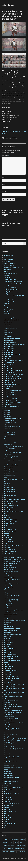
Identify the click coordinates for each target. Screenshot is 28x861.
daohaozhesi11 (8, 322)
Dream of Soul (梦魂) (9, 332)
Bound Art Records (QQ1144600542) (14, 296)
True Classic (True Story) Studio (13, 706)
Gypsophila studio (9, 386)
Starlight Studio (8, 666)
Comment (5, 155)
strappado (6, 851)
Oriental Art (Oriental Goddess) (13, 561)
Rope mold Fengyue (9, 602)
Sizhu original (8, 650)
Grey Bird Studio (8, 382)
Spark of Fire (7, 662)
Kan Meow (7, 451)
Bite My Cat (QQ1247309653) (11, 290)
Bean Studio (7, 277)
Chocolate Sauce (8, 312)
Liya (5, 481)
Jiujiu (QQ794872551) (9, 432)
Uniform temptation (9, 716)
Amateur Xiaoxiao (9, 265)
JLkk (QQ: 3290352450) (10, 434)
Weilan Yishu (7, 727)
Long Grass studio (9, 487)
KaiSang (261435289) (9, 449)
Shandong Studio (8, 626)
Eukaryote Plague (9, 348)
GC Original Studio (9, 372)
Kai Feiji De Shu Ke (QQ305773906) (13, 447)
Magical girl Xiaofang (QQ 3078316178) (14, 499)
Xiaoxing (6, 755)
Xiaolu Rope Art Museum (11, 751)
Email (3, 184)
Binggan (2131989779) (10, 287)
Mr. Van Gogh (7, 527)
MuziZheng (7, 535)
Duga (5, 334)
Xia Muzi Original (9, 743)
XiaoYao (6, 759)
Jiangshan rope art (9, 420)
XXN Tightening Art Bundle (11, 777)
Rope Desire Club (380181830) (12, 596)
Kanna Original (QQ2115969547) (12, 453)
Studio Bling (7, 668)
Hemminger (7, 404)
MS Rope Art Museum (10, 529)
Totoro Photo (7, 702)
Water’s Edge (7, 724)
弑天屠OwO (7, 819)
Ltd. (5, 493)
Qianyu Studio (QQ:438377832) (12, 579)
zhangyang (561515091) (10, 811)
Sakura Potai (7, 616)
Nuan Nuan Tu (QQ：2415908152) (13, 557)
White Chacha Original (10, 735)
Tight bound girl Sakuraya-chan (13, 696)
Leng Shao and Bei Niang (11, 465)
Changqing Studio (9, 310)
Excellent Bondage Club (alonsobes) (14, 354)
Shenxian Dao (8, 632)
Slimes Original (8, 658)
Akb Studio (7, 261)
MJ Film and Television (10, 521)
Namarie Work (8, 539)
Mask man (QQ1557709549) (11, 505)
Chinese (12, 138)
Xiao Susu (6, 745)
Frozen (6, 366)
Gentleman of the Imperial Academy (14, 374)
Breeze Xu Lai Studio (9, 300)
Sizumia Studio (8, 652)
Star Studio (7, 664)
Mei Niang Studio (8, 507)
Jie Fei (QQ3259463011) (10, 422)
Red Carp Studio (8, 586)
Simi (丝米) (7, 646)
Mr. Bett (6, 525)
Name (3, 177)
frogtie (16, 138)
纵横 (5, 825)
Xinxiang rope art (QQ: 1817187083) (13, 767)
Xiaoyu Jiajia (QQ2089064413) (12, 761)
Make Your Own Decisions (11, 501)
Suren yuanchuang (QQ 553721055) (13, 676)
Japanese (10, 848)
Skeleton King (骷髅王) (10, 654)
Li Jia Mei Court (8, 467)
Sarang (20, 137)
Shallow (6, 624)
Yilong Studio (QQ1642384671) (12, 793)
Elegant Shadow (8, 340)
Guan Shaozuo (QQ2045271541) (12, 384)
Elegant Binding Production (12, 338)
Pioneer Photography (10, 567)
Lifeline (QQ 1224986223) (11, 471)
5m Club (6, 257)
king (5, 459)
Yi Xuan (6, 791)
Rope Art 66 (7, 592)
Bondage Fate (7, 292)
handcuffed (6, 845)
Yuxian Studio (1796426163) (11, 803)
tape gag (12, 851)
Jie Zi (5, 424)
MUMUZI (6, 533)
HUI (5, 408)
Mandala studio (8, 503)
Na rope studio (8, 537)
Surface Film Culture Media (11, 678)
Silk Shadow (7, 644)
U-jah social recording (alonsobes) (13, 710)
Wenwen (6, 731)
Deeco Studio (7, 324)
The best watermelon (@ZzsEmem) (14, 684)
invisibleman (7, 414)
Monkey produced (9, 523)
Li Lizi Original (8, 469)
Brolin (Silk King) (9, 302)
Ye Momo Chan (8, 789)
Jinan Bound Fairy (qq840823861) (13, 426)
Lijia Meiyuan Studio (9, 475)
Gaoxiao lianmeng (9, 368)
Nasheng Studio (8, 541)
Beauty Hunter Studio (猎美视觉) (13, 281)
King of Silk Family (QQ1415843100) (14, 461)
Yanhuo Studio (8, 783)
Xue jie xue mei (8, 773)
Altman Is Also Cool (9, 263)
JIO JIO (5, 430)
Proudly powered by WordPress (18, 858)
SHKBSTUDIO (7, 640)
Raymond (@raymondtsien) (11, 584)
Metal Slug (7, 517)
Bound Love (7, 298)
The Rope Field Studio (10, 686)
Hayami (6, 396)
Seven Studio (7, 622)
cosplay (5, 842)
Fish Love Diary (8, 364)
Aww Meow (7, 271)
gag (21, 842)
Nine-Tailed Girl (8, 553)
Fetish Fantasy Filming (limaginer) (14, 360)
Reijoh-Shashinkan (9, 588)
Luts (5, 497)
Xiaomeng (6, 753)
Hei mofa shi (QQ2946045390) (12, 402)
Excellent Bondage (9, 352)
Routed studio (8, 612)
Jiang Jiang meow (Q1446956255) (13, 418)
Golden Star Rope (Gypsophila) (12, 378)
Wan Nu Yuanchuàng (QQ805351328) (14, 722)
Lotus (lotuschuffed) (9, 489)
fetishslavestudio (9, 362)
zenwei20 (6, 807)
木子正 (5, 821)
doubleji (6, 330)
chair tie (8, 138)
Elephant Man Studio (10, 342)
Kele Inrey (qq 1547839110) (11, 457)
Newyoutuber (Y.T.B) (9, 549)
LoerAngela (7, 483)
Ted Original (7, 682)
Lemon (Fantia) (8, 463)
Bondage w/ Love (8, 294)
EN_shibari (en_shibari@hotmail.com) (14, 344)
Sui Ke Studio (7, 672)
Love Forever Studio (9, 491)
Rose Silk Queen (8, 608)
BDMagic (6, 275)
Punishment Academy (10, 577)
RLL (5, 590)
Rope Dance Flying (9, 594)
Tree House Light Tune (10, 704)
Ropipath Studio (8, 604)
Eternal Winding (8, 346)
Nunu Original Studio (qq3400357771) (14, 559)
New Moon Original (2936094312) (13, 545)
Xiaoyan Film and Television (12, 757)
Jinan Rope (7, 428)
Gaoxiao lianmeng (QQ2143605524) (13, 370)
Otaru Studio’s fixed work (11, 563)
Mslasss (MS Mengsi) (10, 531)
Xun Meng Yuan (8, 775)
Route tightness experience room (13, 610)
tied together (21, 851)
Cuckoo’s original (9, 318)
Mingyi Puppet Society (10, 519)
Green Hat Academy (9, 380)
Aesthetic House (8, 259)
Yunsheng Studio (8, 799)
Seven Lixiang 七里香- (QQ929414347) (14, 620)
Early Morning (8, 336)
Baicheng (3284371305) (10, 273)
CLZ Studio (7, 314)
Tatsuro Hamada (8, 680)
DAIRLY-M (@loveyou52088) (11, 320)
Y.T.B (5, 779)
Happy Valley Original (10, 394)
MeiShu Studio (8, 509)
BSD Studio (7, 304)
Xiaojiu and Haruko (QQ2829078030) (14, 749)
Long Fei (6, 485)
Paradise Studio (8, 565)
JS (4, 439)
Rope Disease (7, 598)
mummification (19, 848)
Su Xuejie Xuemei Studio (10, 670)
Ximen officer (8, 763)
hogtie (4, 848)
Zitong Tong (7, 817)
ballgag (4, 138)
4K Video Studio (8, 255)
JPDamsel (6, 437)
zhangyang (7, 809)
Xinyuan (6, 769)
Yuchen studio (8, 797)
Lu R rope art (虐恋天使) (10, 495)
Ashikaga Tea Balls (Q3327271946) (13, 267)
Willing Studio (8, 737)
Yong (5, 795)
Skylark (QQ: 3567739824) (11, 656)
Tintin (5, 698)
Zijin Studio (7, 815)
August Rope (7, 269)
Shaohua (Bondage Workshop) (12, 628)
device (10, 842)
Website (4, 191)
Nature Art (7, 543)
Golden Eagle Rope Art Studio (12, 376)
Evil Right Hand (8, 350)
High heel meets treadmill (11, 406)
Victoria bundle (8, 720)
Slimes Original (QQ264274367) (12, 660)
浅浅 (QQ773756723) (9, 823)
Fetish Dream (7, 358)
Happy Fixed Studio (9, 392)
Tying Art (6, 708)
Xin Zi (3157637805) (9, 765)
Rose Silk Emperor (9, 606)
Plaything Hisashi (9, 569)
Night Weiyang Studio (10, 551)
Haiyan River (7, 388)
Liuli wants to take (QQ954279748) (13, 479)
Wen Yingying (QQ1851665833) (12, 729)
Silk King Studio (8, 642)
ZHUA (5, 813)
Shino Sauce (7, 638)
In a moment (7, 410)
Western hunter (8, 733)
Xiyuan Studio (8, 771)
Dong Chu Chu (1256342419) (11, 328)
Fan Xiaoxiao (7, 356)
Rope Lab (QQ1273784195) (11, 600)
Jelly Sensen (7, 416)
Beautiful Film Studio (10, 279)
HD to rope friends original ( (12, 398)
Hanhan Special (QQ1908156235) (13, 390)
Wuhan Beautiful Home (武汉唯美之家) (14, 741)
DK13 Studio (7, 326)
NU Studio (6, 555)
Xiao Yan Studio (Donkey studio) (13, 747)
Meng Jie (6, 515)
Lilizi (5, 477)
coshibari (6, 316)
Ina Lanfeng (7, 412)
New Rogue (7, 547)
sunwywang (7, 674)
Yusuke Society (8, 801)
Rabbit (5, 582)
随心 (5, 827)
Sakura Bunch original (10, 614)
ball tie (11, 839)
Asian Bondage (9, 5)
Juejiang (6, 441)
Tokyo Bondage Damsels (11, 700)
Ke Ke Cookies (8, 455)
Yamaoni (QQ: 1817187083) (11, 781)
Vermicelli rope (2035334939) (12, 718)
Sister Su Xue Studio (9, 648)
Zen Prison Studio (9, 805)
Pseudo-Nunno (8, 575)
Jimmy (5, 137)
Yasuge (6, 785)
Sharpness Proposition (10, 630)
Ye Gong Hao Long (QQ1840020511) (13, 787)
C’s (4, 306)
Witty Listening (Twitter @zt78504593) (15, 739)
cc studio (6, 308)
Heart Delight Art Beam (10, 400)
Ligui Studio (7, 473)
